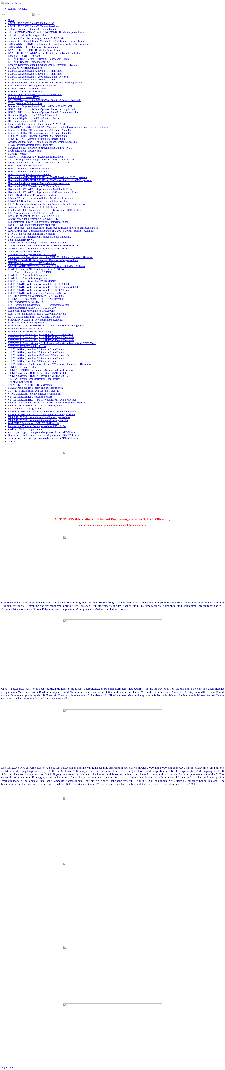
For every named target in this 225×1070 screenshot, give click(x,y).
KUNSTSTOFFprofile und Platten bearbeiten (32, 224)
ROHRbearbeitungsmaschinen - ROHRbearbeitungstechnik (39, 304)
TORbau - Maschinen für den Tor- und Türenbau (33, 390)
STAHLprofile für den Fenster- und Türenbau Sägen (35, 387)
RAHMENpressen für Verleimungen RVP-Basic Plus (36, 295)
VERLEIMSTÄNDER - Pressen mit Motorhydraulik (35, 405)
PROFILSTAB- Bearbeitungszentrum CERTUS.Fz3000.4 (38, 284)
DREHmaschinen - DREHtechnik (25, 121)
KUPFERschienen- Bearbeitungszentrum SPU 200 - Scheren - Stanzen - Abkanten (51, 230)
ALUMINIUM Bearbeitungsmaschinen (28, 35)
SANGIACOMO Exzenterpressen (26, 322)
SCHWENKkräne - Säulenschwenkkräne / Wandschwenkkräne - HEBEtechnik (49, 364)
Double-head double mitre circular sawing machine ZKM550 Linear (43, 435)
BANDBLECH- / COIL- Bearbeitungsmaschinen (34, 50)
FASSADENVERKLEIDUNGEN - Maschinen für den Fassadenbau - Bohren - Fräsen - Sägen (58, 127)
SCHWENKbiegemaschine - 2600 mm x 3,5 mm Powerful (38, 355)
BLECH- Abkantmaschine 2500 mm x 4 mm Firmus (35, 70)
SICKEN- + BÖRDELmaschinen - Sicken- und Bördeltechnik (40, 370)
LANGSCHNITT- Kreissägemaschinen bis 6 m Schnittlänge (39, 236)
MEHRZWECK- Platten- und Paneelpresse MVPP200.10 (38, 248)
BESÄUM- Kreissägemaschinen (25, 67)
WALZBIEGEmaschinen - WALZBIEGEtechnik (33, 423)
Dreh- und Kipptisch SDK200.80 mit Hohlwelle (33, 115)
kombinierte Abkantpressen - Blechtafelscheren (32, 207)
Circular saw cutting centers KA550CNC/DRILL (33, 218)
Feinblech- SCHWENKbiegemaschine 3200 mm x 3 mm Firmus (41, 133)
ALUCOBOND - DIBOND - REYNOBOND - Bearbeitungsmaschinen (46, 32)
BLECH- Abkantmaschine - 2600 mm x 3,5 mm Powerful (38, 76)
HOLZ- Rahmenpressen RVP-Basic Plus (29, 174)
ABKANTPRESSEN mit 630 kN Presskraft (31, 23)
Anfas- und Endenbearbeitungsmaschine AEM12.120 (36, 38)
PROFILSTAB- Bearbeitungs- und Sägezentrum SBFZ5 (37, 293)
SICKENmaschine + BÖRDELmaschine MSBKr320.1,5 (38, 375)
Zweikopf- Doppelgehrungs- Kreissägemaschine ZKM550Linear (42, 432)
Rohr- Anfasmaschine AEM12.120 (26, 301)
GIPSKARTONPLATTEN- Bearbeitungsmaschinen (35, 156)
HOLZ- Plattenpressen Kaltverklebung (28, 171)
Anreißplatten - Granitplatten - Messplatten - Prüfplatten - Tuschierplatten (46, 41)
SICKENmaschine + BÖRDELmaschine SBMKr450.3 (37, 373)
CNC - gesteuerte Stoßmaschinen (25, 103)
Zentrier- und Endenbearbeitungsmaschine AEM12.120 (37, 426)
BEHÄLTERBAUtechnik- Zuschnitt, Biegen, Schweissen (38, 58)
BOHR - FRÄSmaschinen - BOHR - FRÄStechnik (35, 94)
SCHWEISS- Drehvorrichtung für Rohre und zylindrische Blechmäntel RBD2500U (52, 343)
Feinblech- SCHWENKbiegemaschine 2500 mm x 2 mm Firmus (41, 130)
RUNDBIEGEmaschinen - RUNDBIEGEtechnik (34, 316)
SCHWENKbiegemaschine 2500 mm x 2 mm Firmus (36, 358)
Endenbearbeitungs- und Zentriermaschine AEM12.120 (37, 124)
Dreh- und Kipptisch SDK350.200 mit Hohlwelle (33, 118)
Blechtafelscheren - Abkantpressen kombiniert (32, 85)
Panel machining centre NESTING (32, 272)
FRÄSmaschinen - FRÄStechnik (25, 150)
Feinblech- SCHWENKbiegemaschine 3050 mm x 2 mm (37, 135)
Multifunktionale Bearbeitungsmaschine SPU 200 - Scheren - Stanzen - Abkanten (50, 257)
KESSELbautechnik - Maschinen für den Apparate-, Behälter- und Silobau (47, 204)
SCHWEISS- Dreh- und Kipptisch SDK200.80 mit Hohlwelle (40, 334)
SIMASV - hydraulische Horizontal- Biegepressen (34, 378)
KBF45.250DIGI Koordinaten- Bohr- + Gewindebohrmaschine (41, 198)
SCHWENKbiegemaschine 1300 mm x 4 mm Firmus (36, 352)
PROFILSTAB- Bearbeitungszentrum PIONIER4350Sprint (39, 290)
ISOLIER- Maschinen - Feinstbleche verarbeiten (33, 195)
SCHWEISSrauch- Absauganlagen (26, 328)
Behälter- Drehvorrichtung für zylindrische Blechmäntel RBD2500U (43, 64)
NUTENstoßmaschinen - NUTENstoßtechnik (32, 263)
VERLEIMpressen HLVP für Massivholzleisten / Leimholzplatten (42, 399)
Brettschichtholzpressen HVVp (24, 97)
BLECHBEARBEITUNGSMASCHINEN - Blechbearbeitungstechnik (45, 82)
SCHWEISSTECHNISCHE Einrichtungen (30, 331)
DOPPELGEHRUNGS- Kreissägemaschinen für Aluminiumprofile (43, 112)
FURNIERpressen (17, 153)
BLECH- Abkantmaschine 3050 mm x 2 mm (31, 79)
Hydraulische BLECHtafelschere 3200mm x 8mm (34, 186)
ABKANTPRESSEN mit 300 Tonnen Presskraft (33, 26)
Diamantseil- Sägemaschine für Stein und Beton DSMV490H (40, 106)
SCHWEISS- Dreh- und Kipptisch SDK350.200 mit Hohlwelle (41, 337)
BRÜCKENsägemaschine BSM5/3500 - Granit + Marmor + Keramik (44, 100)
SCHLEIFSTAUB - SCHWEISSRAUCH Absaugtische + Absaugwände (46, 325)
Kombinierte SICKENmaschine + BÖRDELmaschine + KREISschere (45, 210)
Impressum (7, 1067)
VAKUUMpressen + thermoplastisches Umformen (34, 393)
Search (11, 441)
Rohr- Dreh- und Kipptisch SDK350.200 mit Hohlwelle (37, 313)
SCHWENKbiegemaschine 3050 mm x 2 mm (32, 361)
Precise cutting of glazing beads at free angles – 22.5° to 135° (39, 162)
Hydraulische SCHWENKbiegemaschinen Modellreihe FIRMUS (42, 189)
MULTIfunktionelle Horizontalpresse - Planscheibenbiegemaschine (43, 260)
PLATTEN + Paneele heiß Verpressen (28, 275)
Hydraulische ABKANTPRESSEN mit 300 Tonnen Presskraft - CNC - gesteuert (50, 180)
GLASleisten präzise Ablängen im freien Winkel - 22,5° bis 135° (41, 159)
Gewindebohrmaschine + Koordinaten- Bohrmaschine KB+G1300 (42, 141)
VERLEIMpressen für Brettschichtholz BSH (31, 396)
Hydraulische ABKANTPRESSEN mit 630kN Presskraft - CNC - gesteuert (47, 177)
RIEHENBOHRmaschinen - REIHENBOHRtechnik (36, 298)
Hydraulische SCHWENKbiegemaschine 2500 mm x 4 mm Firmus (43, 192)
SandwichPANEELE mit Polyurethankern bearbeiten (35, 319)
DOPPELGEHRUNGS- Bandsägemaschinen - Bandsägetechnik (42, 109)
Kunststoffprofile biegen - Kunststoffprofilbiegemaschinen (38, 221)
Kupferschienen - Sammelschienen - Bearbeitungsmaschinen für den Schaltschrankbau (53, 227)
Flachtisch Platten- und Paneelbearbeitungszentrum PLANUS (40, 147)
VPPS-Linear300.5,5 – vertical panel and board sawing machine (41, 414)
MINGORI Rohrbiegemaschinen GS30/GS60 (32, 254)
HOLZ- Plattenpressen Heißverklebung (28, 168)
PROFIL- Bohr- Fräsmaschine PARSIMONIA (32, 281)
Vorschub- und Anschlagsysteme (25, 408)
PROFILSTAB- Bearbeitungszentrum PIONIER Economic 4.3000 (43, 287)
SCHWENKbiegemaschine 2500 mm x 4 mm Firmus (36, 349)
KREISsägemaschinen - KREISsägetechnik (30, 213)
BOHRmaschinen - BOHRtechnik (26, 91)
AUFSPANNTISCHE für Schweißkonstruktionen (34, 47)
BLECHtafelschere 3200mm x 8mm (27, 88)
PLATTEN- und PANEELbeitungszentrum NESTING (36, 269)
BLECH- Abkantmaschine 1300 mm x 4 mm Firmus (35, 73)
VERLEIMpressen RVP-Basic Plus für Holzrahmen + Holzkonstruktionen (46, 402)
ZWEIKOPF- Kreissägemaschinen (26, 429)
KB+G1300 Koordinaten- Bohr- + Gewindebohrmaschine (38, 201)
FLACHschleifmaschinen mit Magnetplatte (30, 144)
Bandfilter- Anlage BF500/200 (24, 55)
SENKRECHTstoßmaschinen (23, 367)
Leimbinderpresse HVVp (21, 239)
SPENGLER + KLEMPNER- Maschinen (30, 384)
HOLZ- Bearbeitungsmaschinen (24, 165)
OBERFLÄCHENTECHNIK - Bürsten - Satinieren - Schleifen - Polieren (46, 266)
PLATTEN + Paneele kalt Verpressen (27, 278)
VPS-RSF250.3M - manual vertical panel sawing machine (38, 420)
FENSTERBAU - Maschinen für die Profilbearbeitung (36, 138)
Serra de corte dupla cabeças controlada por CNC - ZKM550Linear (43, 438)
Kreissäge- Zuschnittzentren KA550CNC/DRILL (34, 215)
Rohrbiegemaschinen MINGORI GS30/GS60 (32, 307)
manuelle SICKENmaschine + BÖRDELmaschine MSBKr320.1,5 (43, 245)
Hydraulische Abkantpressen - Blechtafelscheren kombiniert (39, 183)
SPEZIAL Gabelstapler (20, 381)
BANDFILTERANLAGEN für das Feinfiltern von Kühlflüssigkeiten (44, 53)
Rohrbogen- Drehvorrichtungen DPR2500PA (31, 310)
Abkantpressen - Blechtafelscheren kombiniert (32, 29)
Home (11, 20)
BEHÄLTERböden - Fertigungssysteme (29, 61)
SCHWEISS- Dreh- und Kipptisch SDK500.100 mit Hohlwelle (41, 340)
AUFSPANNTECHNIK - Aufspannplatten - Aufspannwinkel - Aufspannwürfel (49, 44)
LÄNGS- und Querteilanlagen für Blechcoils (31, 233)
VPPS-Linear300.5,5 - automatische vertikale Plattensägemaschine (42, 411)
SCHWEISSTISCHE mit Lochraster (27, 346)
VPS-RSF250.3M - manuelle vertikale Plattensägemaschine (39, 417)
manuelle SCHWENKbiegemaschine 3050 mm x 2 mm (37, 242)
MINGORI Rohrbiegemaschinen (25, 251)
